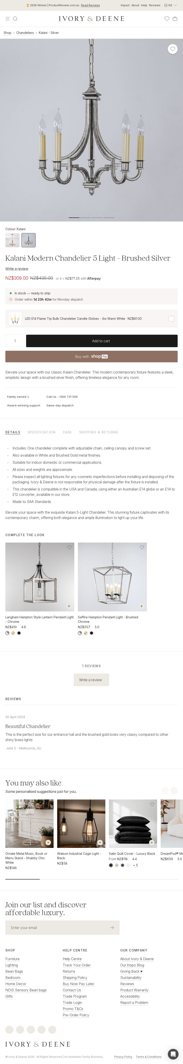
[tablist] (91, 432)
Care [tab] (67, 432)
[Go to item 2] (97, 217)
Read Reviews (90, 5)
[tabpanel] (91, 482)
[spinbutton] (14, 341)
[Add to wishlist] (69, 547)
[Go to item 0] (74, 217)
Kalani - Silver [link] (49, 33)
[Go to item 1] (85, 217)
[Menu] (7, 18)
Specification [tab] (42, 432)
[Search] (15, 18)
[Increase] (22, 341)
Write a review (16, 269)
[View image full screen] (91, 130)
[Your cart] (175, 18)
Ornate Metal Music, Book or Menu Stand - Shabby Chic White (26, 858)
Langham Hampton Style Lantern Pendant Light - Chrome (39, 619)
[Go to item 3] (109, 217)
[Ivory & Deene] (91, 1044)
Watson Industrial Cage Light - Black (79, 856)
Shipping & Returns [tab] (99, 432)
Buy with (91, 357)
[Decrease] (7, 341)
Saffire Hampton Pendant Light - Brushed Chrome (108, 619)
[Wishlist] (167, 18)
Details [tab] (13, 432)
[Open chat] (173, 1054)
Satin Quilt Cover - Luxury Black (132, 853)
